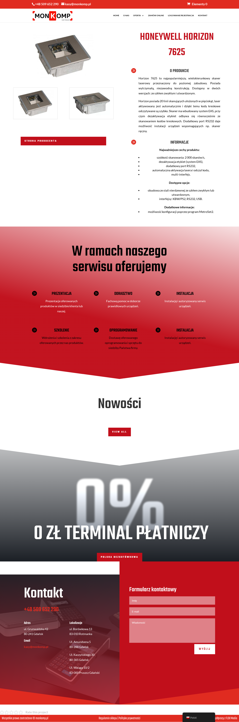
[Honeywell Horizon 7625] (91, 119)
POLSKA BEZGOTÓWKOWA (119, 557)
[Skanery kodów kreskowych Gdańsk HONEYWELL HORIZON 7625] (35, 119)
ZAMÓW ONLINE (156, 15)
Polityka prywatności (129, 718)
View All (119, 432)
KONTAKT (202, 15)
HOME (116, 15)
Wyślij (205, 649)
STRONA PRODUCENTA (41, 141)
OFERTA (137, 15)
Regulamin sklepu (108, 718)
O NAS (126, 15)
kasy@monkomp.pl (36, 646)
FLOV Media (231, 718)
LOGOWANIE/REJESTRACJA (181, 15)
